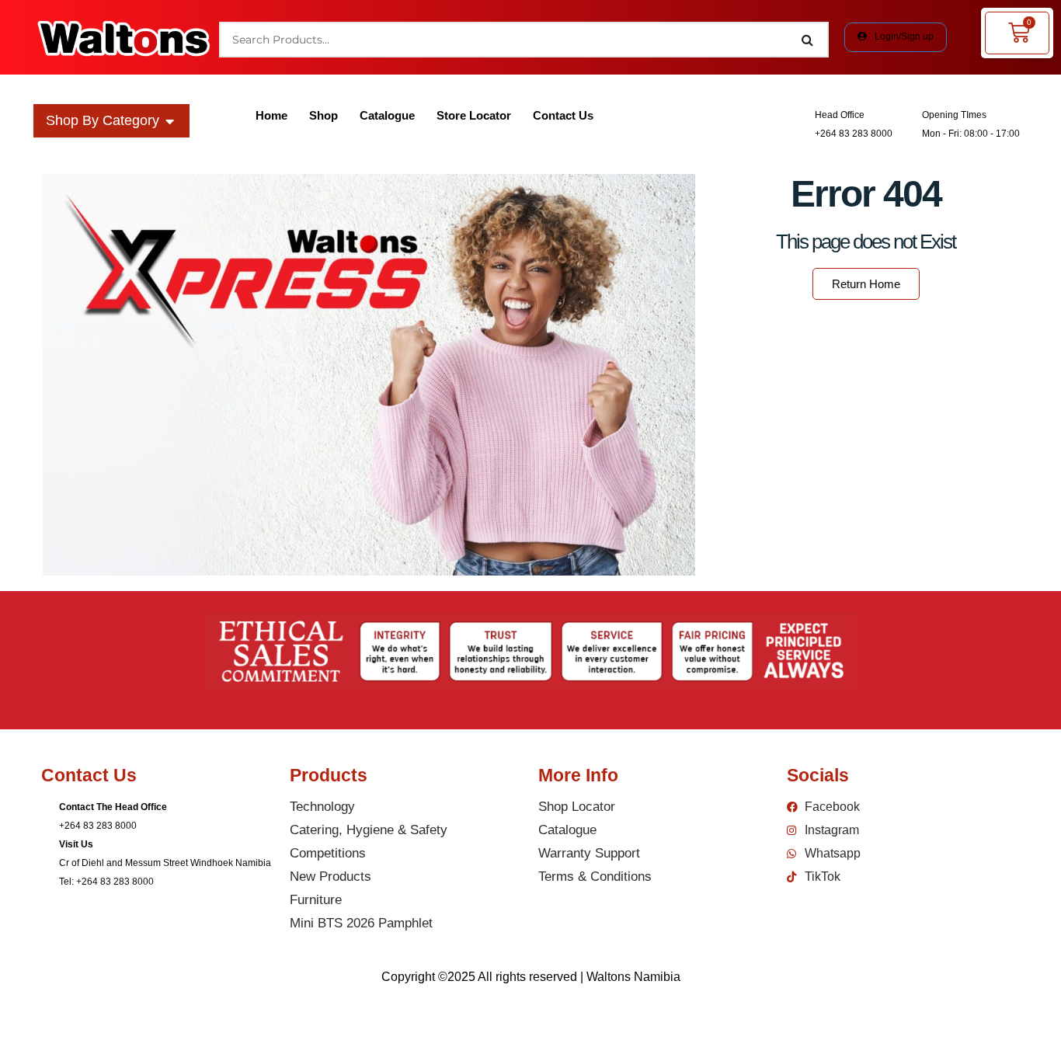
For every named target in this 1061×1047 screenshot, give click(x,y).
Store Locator (474, 115)
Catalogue (387, 115)
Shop (323, 115)
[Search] (807, 39)
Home (271, 115)
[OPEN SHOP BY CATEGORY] (170, 120)
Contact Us (563, 115)
